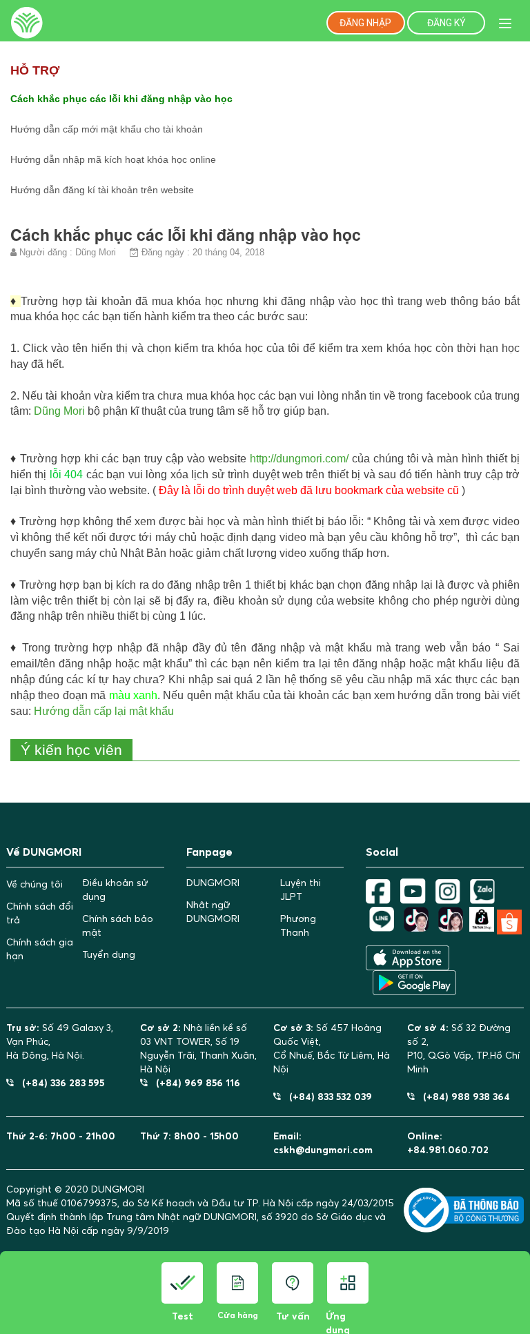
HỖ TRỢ (34, 70)
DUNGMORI (212, 882)
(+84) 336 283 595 (59, 1082)
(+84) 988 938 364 (462, 1096)
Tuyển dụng (108, 954)
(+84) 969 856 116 (194, 1082)
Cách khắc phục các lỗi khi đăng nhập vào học (121, 98)
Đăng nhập (365, 22)
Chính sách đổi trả (39, 913)
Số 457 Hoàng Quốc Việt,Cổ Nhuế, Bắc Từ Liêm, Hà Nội (331, 1048)
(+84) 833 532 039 (326, 1096)
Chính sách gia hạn (39, 949)
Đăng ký (446, 22)
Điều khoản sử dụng (115, 889)
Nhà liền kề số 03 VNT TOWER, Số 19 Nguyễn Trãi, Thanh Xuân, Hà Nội (198, 1048)
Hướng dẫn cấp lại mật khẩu (104, 711)
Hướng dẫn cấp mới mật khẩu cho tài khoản (106, 129)
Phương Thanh (298, 925)
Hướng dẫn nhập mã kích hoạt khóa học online (113, 159)
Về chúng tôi (34, 884)
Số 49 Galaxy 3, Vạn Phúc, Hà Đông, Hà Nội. (59, 1041)
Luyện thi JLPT (300, 889)
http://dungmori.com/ (299, 458)
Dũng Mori (59, 411)
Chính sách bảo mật (117, 925)
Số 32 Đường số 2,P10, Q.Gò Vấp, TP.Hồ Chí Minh (463, 1048)
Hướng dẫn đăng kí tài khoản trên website (102, 189)
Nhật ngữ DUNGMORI (212, 912)
